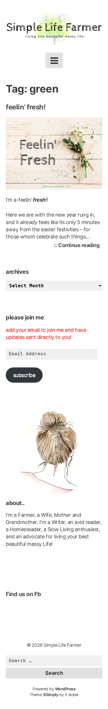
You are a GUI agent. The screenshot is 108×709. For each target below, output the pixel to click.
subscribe (24, 375)
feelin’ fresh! (26, 107)
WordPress (65, 689)
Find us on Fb (23, 594)
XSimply (50, 694)
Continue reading (80, 246)
